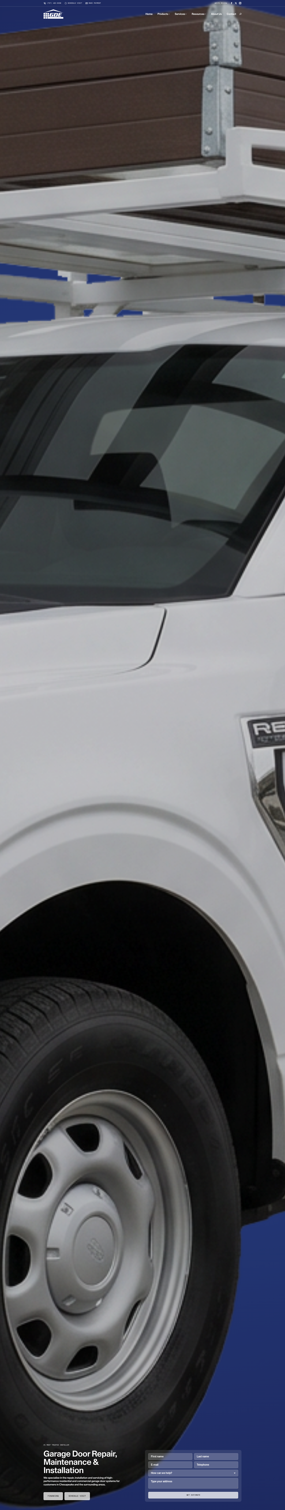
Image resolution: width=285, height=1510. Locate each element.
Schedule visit (75, 3)
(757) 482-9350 (54, 3)
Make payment (95, 3)
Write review (221, 3)
